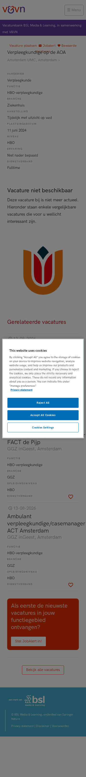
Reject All (43, 402)
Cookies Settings (43, 427)
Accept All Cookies (42, 414)
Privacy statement (21, 389)
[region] (43, 388)
